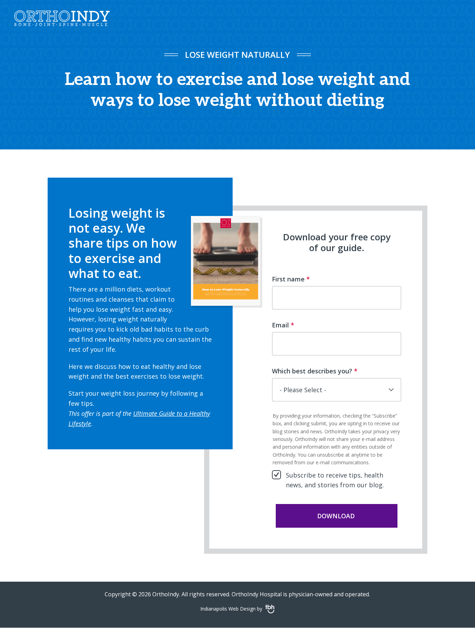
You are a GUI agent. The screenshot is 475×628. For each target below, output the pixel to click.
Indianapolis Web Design (228, 608)
